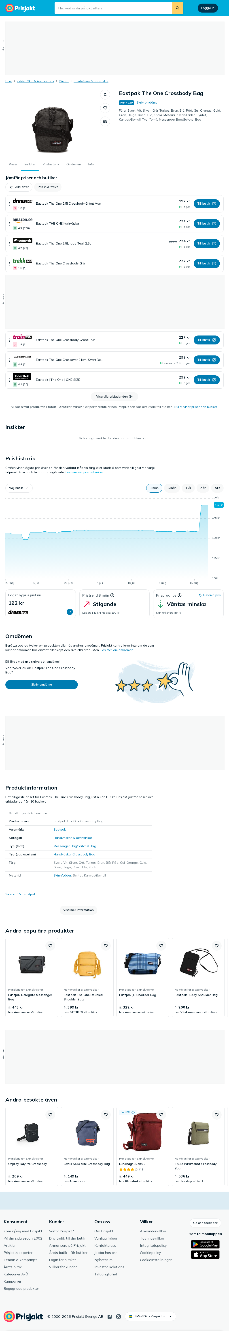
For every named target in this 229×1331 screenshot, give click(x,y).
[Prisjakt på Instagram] (118, 1316)
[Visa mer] (9, 203)
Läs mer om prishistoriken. (85, 472)
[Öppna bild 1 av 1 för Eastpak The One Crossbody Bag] (52, 123)
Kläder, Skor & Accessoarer (35, 81)
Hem (8, 81)
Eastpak (60, 829)
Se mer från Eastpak (20, 894)
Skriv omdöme (147, 102)
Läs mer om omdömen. (117, 650)
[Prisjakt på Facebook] (109, 1316)
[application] (114, 541)
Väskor (63, 81)
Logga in (207, 8)
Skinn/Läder (62, 875)
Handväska (62, 854)
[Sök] (177, 8)
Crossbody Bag (83, 854)
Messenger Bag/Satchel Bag (75, 846)
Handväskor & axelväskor (91, 81)
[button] (105, 95)
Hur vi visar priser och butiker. (196, 407)
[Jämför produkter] (105, 121)
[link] (31, 977)
